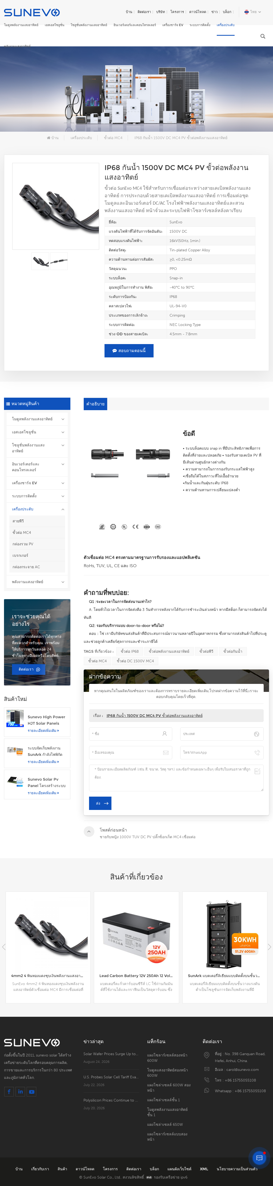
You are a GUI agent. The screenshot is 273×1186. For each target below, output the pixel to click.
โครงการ (177, 12)
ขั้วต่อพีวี (206, 651)
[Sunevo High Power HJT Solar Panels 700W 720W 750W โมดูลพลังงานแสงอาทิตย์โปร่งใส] (15, 718)
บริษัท (160, 12)
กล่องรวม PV (23, 544)
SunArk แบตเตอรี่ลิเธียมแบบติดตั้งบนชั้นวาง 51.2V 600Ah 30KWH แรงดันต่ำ (139, 975)
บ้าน (129, 12)
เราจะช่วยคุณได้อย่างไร (31, 620)
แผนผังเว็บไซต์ (179, 1169)
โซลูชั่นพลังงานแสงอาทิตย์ (89, 25)
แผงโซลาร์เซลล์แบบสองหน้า (167, 1136)
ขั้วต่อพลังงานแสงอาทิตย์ (169, 651)
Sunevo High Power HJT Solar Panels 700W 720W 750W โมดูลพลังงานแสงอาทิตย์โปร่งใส (46, 721)
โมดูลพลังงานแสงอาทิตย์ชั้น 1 (167, 1112)
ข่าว (214, 12)
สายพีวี (18, 521)
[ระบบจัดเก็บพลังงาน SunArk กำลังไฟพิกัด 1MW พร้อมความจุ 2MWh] (15, 749)
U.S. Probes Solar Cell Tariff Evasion (111, 1077)
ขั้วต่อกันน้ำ (232, 651)
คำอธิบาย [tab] (95, 403)
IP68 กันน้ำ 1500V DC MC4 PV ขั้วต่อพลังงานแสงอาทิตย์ (155, 715)
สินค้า (63, 1169)
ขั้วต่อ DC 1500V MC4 (135, 661)
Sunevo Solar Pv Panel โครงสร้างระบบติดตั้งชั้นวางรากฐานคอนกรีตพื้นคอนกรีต (47, 783)
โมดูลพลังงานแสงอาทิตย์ (21, 25)
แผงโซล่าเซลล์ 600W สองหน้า (169, 1087)
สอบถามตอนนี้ (132, 350)
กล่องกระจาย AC (26, 567)
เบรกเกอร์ (20, 555)
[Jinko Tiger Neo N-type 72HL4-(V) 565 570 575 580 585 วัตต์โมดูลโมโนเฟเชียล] (224, 934)
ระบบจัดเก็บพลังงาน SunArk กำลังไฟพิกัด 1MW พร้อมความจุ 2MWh (45, 752)
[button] (269, 947)
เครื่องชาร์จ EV (172, 25)
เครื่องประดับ (226, 25)
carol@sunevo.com (242, 1069)
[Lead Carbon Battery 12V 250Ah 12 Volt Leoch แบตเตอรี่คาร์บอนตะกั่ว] (48, 934)
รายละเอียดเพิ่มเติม (42, 730)
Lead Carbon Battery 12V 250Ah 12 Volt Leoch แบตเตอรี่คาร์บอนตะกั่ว (50, 975)
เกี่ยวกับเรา (40, 1169)
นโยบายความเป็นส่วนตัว (237, 1169)
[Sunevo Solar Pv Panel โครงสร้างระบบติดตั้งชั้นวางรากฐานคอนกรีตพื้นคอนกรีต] (15, 780)
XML (204, 1169)
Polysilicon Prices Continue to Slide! (111, 1100)
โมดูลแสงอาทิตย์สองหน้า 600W (167, 1073)
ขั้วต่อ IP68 (130, 651)
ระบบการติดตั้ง (200, 25)
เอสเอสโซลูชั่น (54, 25)
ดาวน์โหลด (197, 12)
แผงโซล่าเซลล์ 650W (165, 1124)
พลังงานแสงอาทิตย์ (17, 46)
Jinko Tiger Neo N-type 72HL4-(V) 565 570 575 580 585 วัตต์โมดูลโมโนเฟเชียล (227, 975)
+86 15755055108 (240, 1080)
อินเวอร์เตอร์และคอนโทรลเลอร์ (135, 25)
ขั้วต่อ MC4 (113, 138)
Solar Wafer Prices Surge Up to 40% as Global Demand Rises (111, 1054)
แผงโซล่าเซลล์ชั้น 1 (163, 1100)
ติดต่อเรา (144, 12)
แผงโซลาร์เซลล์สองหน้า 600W (167, 1058)
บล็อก (227, 12)
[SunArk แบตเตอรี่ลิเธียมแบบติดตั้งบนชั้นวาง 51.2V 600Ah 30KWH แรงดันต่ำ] (136, 934)
